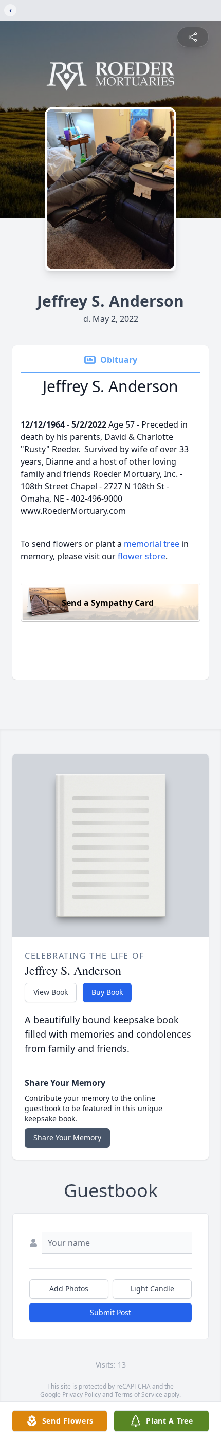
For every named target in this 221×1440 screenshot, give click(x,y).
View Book (50, 992)
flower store (141, 556)
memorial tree (151, 543)
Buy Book (107, 992)
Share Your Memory (67, 1137)
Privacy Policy (81, 1394)
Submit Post (110, 1312)
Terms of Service (138, 1394)
